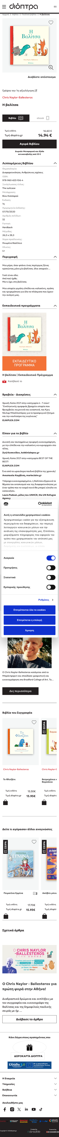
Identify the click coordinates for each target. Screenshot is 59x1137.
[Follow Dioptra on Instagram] (12, 1109)
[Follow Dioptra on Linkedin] (26, 1109)
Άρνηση (29, 630)
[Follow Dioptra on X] (19, 1109)
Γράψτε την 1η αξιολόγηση (18, 90)
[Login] (48, 7)
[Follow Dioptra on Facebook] (4, 1109)
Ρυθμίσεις (43, 599)
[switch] (50, 567)
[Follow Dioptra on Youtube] (33, 1109)
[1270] (29, 45)
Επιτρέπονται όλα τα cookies (30, 610)
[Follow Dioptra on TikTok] (41, 1109)
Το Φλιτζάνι (9, 779)
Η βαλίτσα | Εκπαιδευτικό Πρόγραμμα (27, 375)
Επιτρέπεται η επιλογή (29, 620)
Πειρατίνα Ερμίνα (13, 893)
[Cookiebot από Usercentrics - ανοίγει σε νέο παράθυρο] (42, 504)
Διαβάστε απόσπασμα (42, 76)
